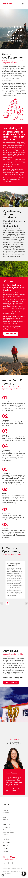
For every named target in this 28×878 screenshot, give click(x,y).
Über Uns (6, 804)
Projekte (6, 839)
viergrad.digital (7, 873)
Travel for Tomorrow (8, 808)
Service (5, 848)
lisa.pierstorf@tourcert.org (13, 788)
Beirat (4, 817)
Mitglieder (6, 842)
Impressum (6, 868)
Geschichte (6, 812)
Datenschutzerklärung (16, 868)
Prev (1, 603)
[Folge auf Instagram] (4, 863)
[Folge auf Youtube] (12, 863)
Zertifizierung (6, 827)
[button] (10, 334)
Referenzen (6, 810)
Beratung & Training (8, 832)
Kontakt (5, 851)
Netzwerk (5, 819)
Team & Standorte (8, 815)
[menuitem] (22, 4)
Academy (5, 834)
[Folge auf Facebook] (8, 863)
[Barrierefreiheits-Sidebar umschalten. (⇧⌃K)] (23, 873)
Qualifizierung (7, 829)
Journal (5, 845)
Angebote (6, 824)
